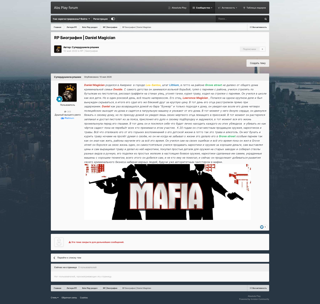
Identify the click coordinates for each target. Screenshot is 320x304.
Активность (228, 7)
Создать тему (258, 63)
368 (68, 111)
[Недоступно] (167, 191)
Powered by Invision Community (254, 299)
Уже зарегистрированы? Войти (70, 19)
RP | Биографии (89, 50)
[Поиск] (265, 19)
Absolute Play (178, 7)
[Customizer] (113, 19)
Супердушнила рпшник (85, 47)
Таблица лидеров (256, 7)
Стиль (54, 297)
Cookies (84, 297)
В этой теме (252, 19)
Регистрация (100, 19)
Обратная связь (69, 297)
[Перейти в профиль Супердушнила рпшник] (58, 49)
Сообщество (203, 7)
